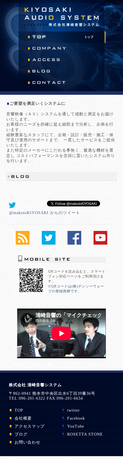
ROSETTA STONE (85, 434)
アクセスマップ (30, 426)
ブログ (21, 434)
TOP (19, 410)
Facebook (76, 418)
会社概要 (23, 418)
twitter (73, 410)
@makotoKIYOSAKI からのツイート (44, 213)
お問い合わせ (27, 442)
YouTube (75, 426)
